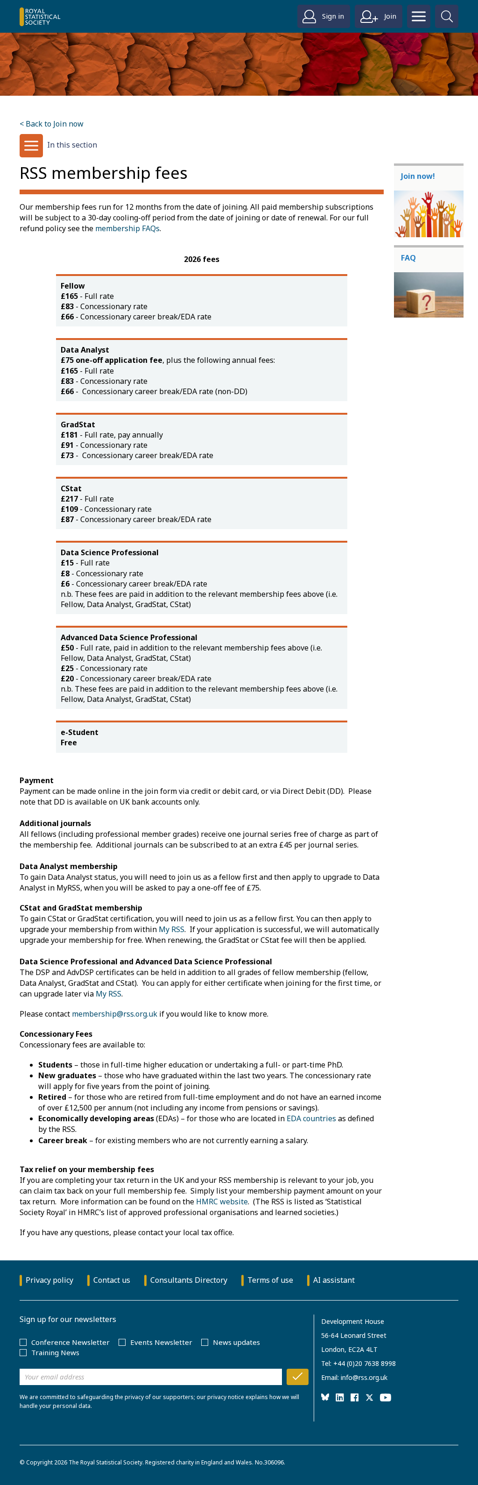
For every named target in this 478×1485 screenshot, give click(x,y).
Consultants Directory (188, 1280)
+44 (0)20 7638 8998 (364, 1363)
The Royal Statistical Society (105, 1462)
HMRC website (222, 1201)
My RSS (171, 929)
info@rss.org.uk (364, 1377)
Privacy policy (49, 1280)
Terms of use (270, 1280)
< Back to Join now (52, 124)
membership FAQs (127, 228)
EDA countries (311, 1118)
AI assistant (334, 1280)
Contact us (111, 1280)
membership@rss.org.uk (114, 1014)
